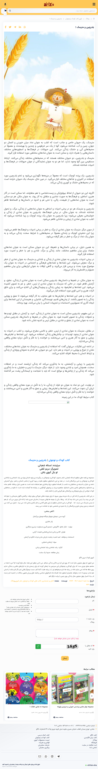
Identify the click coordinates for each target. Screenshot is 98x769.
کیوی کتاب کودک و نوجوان (73, 19)
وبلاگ (87, 19)
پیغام (91, 630)
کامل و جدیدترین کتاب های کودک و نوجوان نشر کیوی (34, 581)
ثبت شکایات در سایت (89, 745)
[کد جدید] (38, 646)
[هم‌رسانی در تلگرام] (15, 27)
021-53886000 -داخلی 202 (63, 725)
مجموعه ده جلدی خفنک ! (39, 707)
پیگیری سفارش (44, 747)
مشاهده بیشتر (59, 717)
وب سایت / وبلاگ (90, 621)
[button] (92, 696)
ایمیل (91, 609)
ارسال (65, 658)
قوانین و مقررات (44, 742)
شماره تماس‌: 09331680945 (85, 725)
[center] (10, 10)
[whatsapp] (46, 756)
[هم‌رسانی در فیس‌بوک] (5, 27)
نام (93, 600)
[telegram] (58, 756)
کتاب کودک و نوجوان (59, 460)
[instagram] (52, 756)
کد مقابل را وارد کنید (89, 647)
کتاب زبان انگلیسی (90, 737)
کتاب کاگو (93, 735)
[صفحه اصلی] (94, 19)
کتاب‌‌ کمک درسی (43, 735)
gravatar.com (24, 609)
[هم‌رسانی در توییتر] (10, 27)
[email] (39, 756)
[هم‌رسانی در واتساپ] (25, 27)
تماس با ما (93, 747)
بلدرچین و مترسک (37, 460)
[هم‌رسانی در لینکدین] (20, 27)
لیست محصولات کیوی (41, 740)
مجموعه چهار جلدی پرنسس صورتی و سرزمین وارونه (75, 707)
